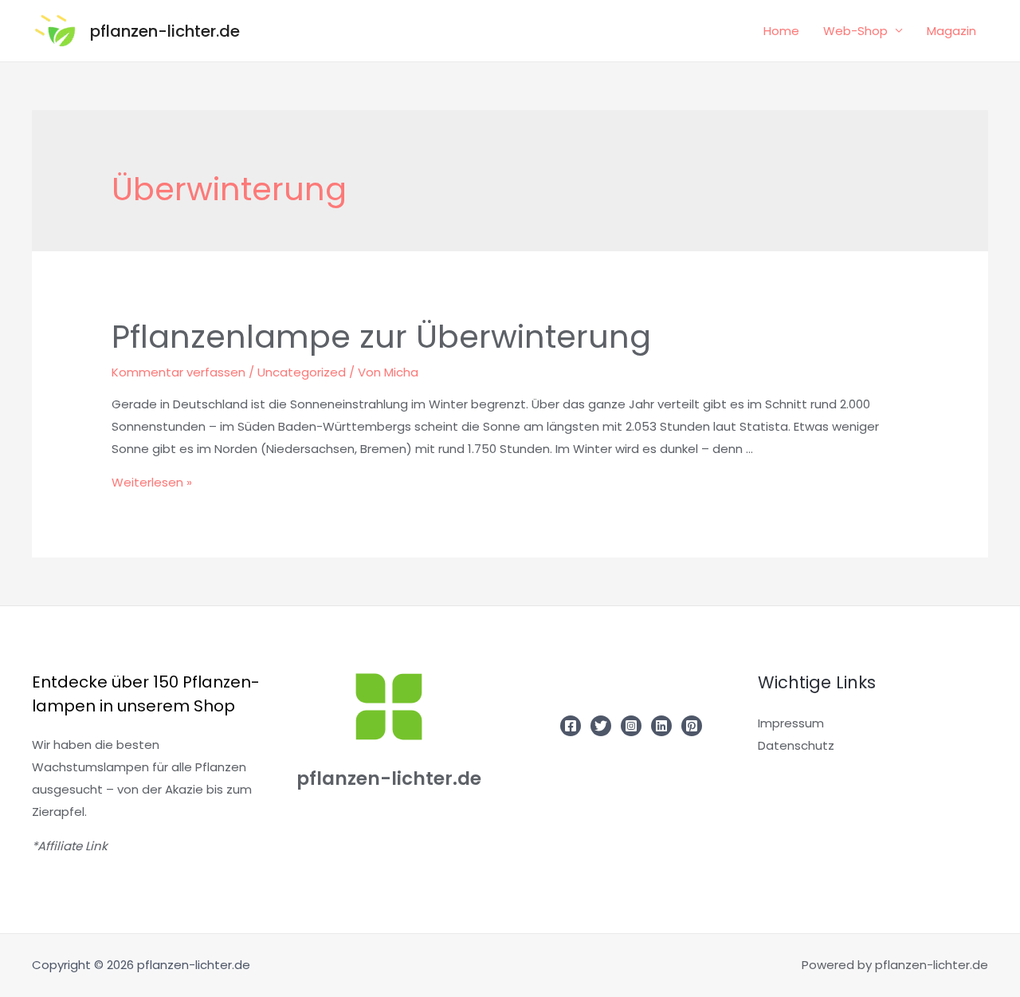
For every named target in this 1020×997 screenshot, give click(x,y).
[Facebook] (570, 725)
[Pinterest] (691, 725)
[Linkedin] (661, 725)
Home (781, 30)
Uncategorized (301, 372)
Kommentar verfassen (178, 372)
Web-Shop (855, 30)
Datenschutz (796, 745)
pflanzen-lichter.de (165, 31)
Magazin (951, 30)
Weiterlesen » (152, 482)
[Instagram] (631, 725)
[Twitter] (600, 725)
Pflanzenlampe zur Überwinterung (381, 336)
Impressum (791, 723)
